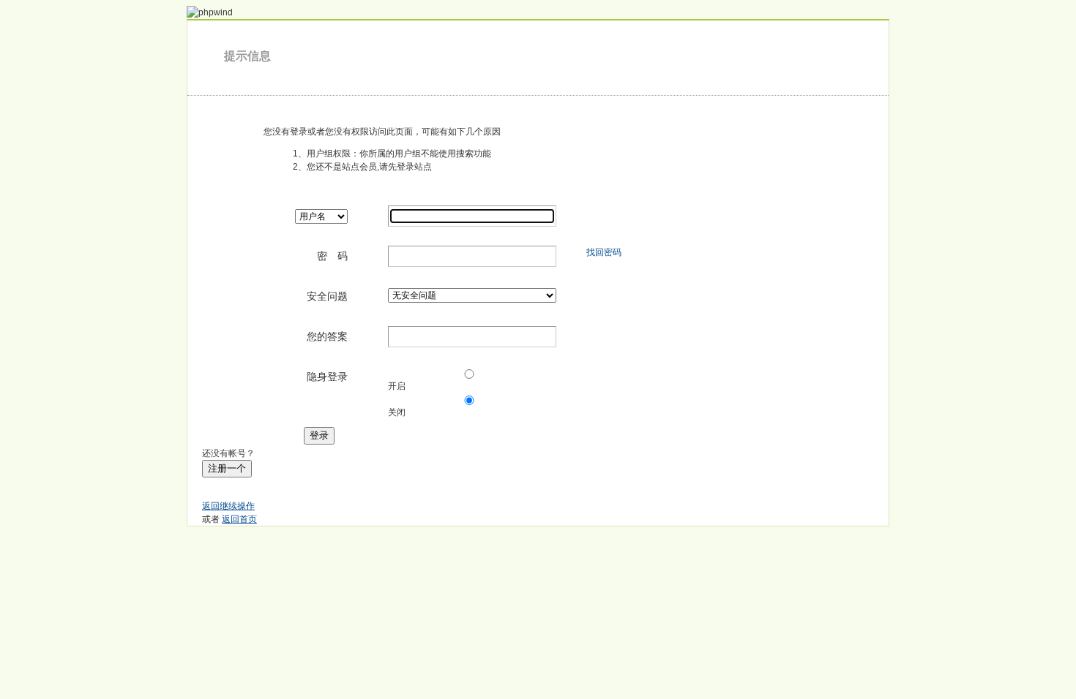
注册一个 (227, 468)
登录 (319, 435)
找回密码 (603, 252)
